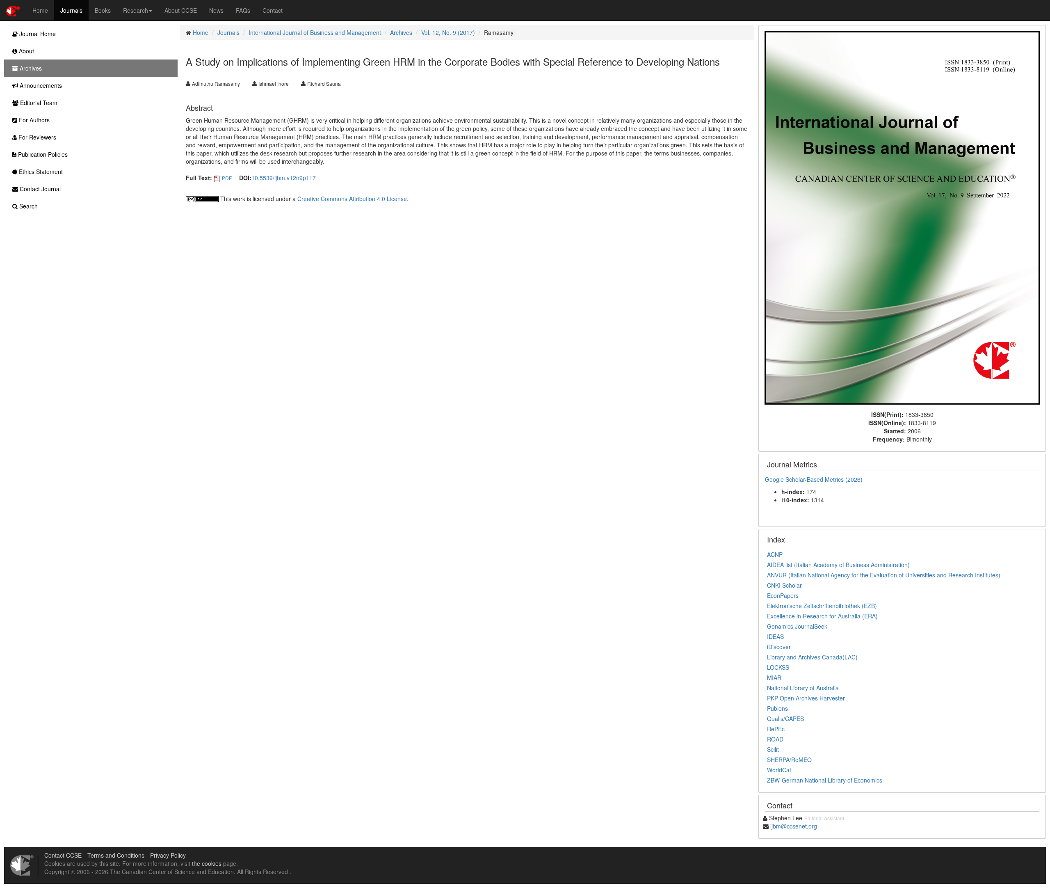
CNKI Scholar (784, 585)
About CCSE (180, 10)
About (25, 51)
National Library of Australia (803, 688)
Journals (71, 10)
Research (135, 10)
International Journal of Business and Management (315, 32)
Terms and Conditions (115, 855)
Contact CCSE (63, 855)
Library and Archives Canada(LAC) (812, 657)
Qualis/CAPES (785, 718)
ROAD (775, 739)
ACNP (775, 554)
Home (40, 10)
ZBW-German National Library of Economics (824, 780)
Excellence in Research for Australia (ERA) (822, 616)
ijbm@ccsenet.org (793, 826)
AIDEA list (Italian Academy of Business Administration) (838, 565)
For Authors (33, 120)
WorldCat (779, 770)
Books (103, 10)
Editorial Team (37, 102)
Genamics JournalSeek (797, 626)
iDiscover (779, 647)
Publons (777, 708)
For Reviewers (36, 137)
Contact (272, 10)
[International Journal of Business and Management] (902, 217)
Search (28, 206)
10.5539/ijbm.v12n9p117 (283, 178)
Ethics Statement (40, 171)
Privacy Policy (168, 855)
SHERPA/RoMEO (789, 759)
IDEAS (775, 636)
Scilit (773, 749)
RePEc (776, 729)
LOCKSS (778, 667)
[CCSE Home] (13, 10)
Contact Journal (39, 189)
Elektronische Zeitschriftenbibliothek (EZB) (822, 606)
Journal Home (37, 34)
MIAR (774, 677)
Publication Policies (42, 154)
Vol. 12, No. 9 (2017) (448, 32)
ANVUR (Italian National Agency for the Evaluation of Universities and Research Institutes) (883, 575)
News (216, 10)
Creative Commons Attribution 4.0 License (352, 199)
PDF (227, 177)
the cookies (206, 863)
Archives (401, 32)
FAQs (243, 10)
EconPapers (783, 595)
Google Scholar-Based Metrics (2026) (814, 479)
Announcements (40, 85)
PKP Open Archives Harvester (806, 698)
